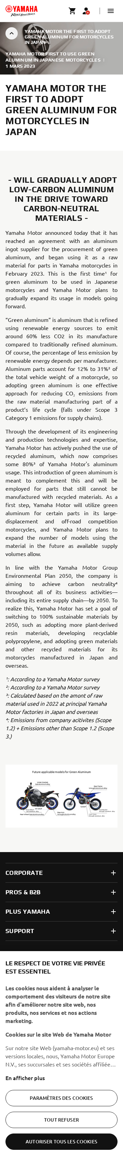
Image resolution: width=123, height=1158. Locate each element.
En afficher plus (25, 1077)
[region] (61, 1054)
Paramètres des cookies (61, 1098)
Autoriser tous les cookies (61, 1141)
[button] (111, 11)
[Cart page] (72, 11)
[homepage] (21, 11)
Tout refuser (61, 1119)
